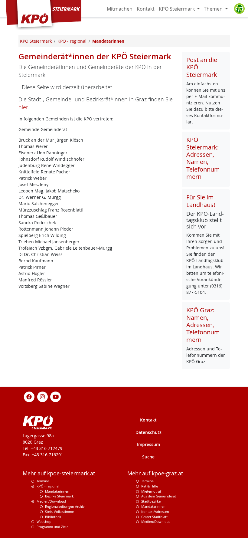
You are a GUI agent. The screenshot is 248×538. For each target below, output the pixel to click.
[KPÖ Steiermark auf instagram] (42, 396)
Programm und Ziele (52, 526)
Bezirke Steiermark (59, 496)
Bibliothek (53, 516)
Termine (43, 481)
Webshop (44, 521)
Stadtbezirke (151, 501)
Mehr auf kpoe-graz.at (155, 473)
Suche (148, 457)
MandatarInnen (153, 506)
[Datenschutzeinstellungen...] (239, 9)
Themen (214, 8)
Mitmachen (119, 8)
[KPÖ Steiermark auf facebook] (29, 396)
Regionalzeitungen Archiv (65, 506)
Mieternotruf (151, 491)
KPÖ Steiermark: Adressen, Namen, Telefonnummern (203, 158)
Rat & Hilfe (149, 486)
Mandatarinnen (57, 491)
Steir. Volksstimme (59, 511)
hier (23, 107)
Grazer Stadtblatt (154, 516)
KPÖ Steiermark (177, 8)
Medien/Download (51, 501)
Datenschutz (148, 432)
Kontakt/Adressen (155, 511)
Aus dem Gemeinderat (158, 496)
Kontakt (146, 8)
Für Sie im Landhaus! (200, 200)
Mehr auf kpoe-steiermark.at (59, 473)
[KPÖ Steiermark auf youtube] (55, 396)
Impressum (148, 444)
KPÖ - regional (48, 486)
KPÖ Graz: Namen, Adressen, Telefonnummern (203, 325)
